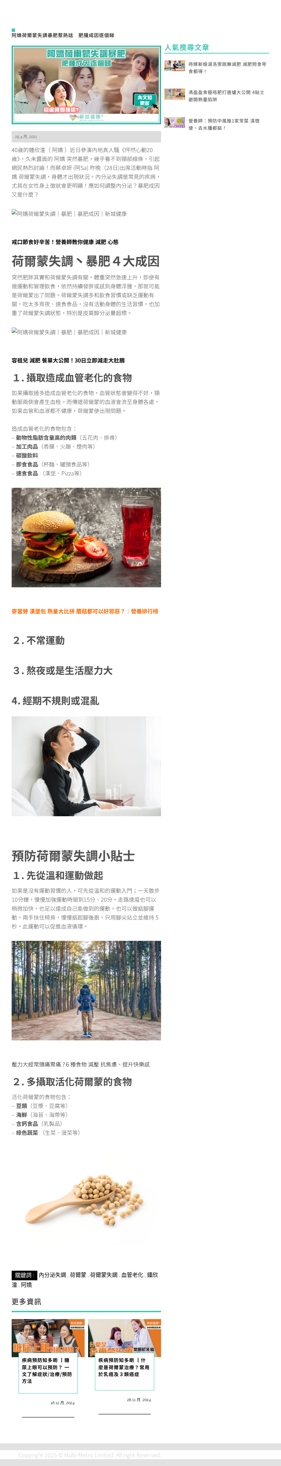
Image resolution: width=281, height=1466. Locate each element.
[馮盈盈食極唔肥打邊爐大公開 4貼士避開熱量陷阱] (174, 93)
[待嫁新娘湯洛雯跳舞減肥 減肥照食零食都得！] (174, 65)
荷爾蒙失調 (104, 1275)
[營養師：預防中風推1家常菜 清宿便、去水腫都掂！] (174, 121)
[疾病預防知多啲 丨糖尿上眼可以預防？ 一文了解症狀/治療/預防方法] (48, 1337)
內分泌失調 (52, 1275)
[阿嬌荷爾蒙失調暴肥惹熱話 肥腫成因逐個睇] (86, 84)
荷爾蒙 (78, 1275)
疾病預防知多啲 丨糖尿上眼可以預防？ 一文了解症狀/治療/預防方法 (47, 1370)
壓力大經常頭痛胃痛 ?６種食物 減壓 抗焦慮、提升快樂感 (81, 1064)
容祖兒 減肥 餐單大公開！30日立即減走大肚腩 (68, 360)
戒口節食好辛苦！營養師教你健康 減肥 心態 (65, 242)
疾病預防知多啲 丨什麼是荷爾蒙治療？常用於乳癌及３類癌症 (124, 1367)
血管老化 (132, 1275)
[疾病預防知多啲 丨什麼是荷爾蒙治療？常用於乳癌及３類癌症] (124, 1337)
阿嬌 (26, 1285)
